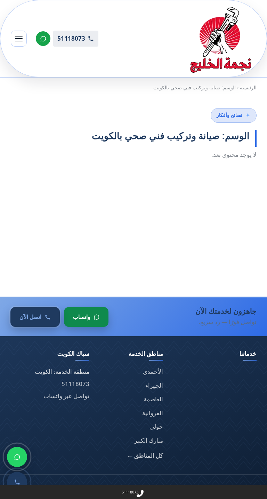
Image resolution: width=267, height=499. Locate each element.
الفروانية (152, 413)
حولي (156, 426)
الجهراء (154, 385)
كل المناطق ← (145, 455)
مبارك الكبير (148, 440)
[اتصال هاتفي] (17, 482)
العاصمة (153, 399)
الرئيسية (248, 87)
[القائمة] (19, 39)
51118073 (75, 384)
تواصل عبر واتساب (66, 396)
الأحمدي (153, 372)
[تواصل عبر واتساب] (43, 38)
